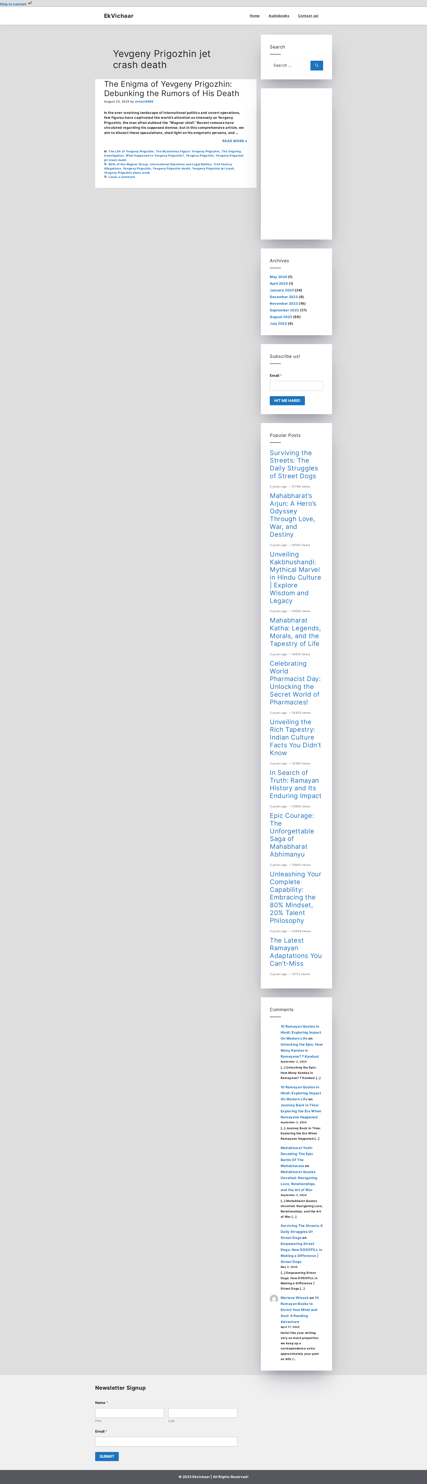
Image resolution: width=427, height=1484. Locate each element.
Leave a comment (122, 177)
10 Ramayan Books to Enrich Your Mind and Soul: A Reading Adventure (300, 1310)
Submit (107, 1456)
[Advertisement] (296, 164)
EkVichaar (119, 15)
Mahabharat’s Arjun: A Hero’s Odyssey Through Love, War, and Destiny (293, 515)
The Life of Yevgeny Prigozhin (131, 151)
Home (255, 16)
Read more (233, 141)
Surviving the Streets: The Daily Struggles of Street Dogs (294, 464)
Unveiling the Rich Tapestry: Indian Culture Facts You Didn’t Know (295, 737)
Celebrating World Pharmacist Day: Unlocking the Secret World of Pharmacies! (295, 682)
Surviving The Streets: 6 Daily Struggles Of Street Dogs (302, 1232)
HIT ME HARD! (287, 400)
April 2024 (279, 283)
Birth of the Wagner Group (128, 164)
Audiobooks (279, 16)
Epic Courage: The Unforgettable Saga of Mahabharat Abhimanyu (292, 835)
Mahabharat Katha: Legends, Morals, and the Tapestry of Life (295, 631)
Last (171, 1421)
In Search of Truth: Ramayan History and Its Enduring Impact (296, 784)
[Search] (316, 66)
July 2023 (278, 323)
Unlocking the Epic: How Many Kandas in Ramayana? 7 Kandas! (302, 1050)
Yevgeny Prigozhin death (171, 168)
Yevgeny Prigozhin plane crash (127, 172)
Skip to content (13, 4)
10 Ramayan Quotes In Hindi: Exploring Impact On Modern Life (301, 1032)
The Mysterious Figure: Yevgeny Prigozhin (188, 151)
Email (276, 375)
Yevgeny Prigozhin (200, 155)
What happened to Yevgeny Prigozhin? (155, 155)
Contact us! (308, 16)
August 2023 (281, 317)
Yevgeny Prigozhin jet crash (213, 168)
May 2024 (278, 277)
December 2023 (284, 297)
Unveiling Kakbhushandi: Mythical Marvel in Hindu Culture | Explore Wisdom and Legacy (295, 577)
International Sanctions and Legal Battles (180, 164)
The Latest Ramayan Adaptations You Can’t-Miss (296, 951)
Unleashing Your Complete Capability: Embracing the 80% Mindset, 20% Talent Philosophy (296, 897)
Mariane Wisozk (295, 1298)
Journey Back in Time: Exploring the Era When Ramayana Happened (301, 1111)
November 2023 (284, 303)
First (98, 1421)
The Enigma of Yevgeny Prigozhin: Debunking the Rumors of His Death (172, 88)
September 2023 (284, 310)
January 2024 (282, 290)
